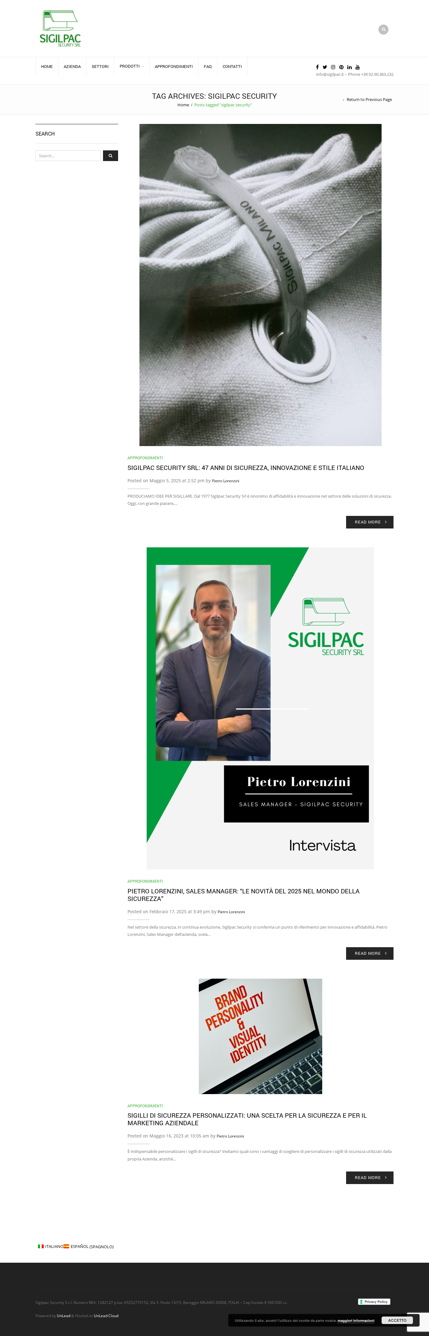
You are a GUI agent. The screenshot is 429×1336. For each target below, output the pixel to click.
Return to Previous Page (369, 99)
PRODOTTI (130, 66)
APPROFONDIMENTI (174, 66)
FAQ (208, 66)
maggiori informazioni (356, 1320)
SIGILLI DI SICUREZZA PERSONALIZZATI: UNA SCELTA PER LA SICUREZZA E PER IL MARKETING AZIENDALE (247, 1119)
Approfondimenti (145, 457)
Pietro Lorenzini (225, 481)
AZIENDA (72, 66)
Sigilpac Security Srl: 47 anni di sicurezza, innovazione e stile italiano (246, 467)
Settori (100, 66)
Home (47, 66)
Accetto (397, 1320)
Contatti (232, 66)
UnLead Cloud (106, 1315)
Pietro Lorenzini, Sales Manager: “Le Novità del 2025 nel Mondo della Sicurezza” (244, 895)
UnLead (63, 1315)
